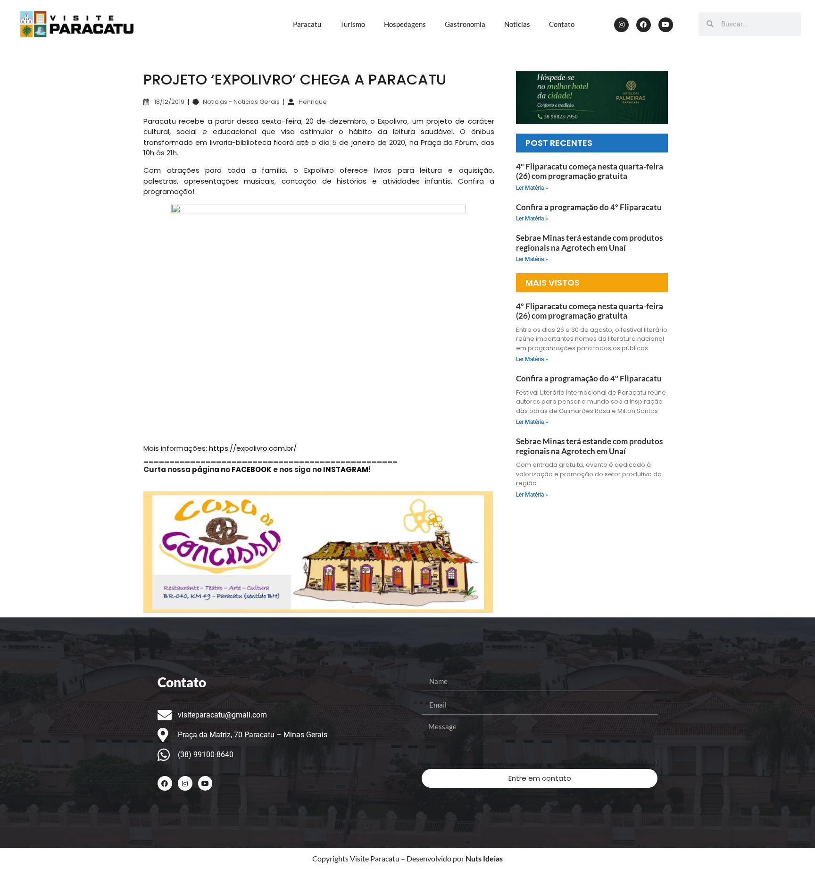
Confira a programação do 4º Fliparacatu (589, 207)
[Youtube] (665, 24)
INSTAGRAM (345, 469)
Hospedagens (405, 24)
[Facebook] (643, 24)
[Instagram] (621, 24)
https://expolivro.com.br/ (253, 448)
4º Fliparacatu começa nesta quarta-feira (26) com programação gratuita (589, 171)
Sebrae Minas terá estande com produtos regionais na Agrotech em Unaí (589, 242)
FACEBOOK (252, 469)
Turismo (352, 24)
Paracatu (307, 24)
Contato (561, 24)
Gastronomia (465, 24)
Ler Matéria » (532, 188)
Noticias (517, 24)
